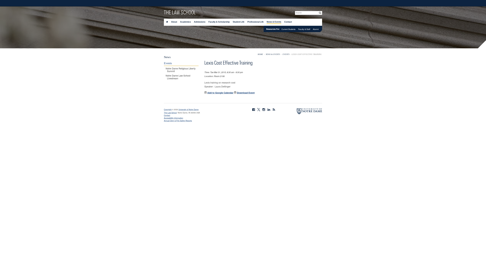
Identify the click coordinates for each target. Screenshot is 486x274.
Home (260, 54)
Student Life (238, 22)
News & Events (274, 22)
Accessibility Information (173, 118)
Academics (185, 22)
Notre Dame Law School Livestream (178, 77)
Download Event (246, 92)
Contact (288, 22)
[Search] (320, 13)
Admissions (199, 22)
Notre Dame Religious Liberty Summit (181, 70)
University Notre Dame (183, 3)
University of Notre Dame (188, 109)
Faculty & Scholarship (219, 22)
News (167, 57)
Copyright (168, 109)
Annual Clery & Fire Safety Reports (178, 120)
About (174, 22)
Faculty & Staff (304, 29)
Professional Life (255, 22)
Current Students (288, 29)
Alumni (316, 29)
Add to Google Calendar (220, 92)
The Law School (180, 12)
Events (286, 54)
